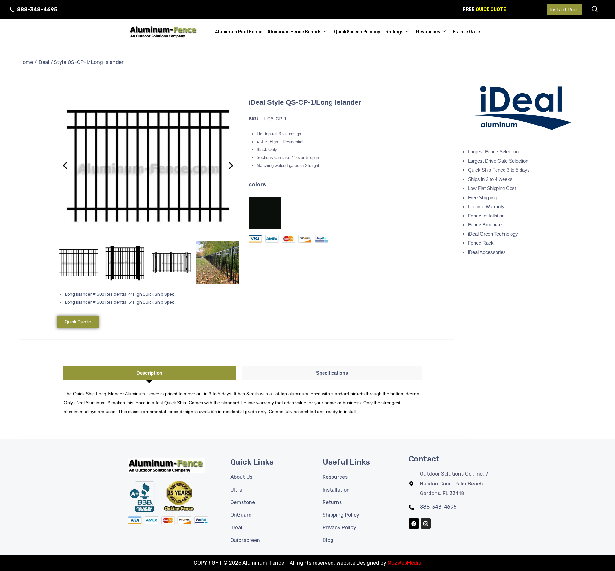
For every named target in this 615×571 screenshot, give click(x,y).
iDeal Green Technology (493, 234)
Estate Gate (466, 32)
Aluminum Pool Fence (238, 32)
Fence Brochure (485, 224)
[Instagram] (426, 523)
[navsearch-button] (594, 9)
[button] (65, 165)
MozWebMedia (404, 563)
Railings (394, 32)
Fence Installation (486, 215)
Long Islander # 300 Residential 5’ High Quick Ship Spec (120, 302)
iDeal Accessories (487, 252)
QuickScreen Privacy (357, 32)
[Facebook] (414, 523)
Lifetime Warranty (486, 206)
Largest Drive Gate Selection (498, 161)
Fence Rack (481, 243)
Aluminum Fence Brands (294, 32)
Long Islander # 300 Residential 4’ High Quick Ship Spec (119, 294)
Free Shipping (482, 197)
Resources (428, 32)
